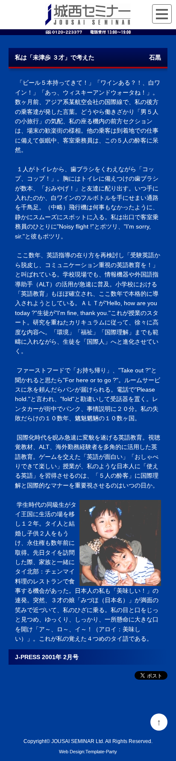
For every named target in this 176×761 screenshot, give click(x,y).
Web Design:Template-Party (88, 751)
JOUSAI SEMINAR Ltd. (77, 741)
